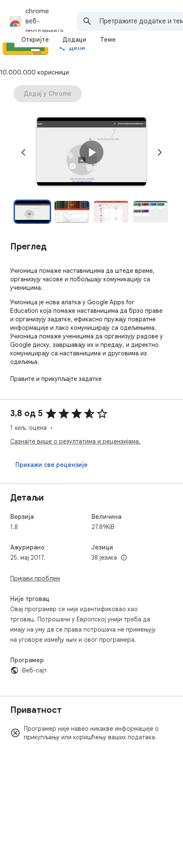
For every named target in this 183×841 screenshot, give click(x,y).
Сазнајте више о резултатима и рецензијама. (75, 441)
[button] (91, 152)
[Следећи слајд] (159, 152)
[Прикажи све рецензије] (51, 465)
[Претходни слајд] (23, 152)
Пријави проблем (35, 578)
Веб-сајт (34, 670)
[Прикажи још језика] (124, 558)
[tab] (35, 39)
